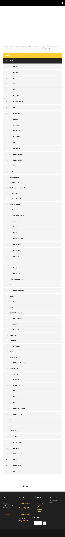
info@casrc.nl (8, 514)
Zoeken (44, 523)
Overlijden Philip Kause (24, 503)
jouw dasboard (48, 46)
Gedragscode (40, 502)
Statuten (39, 511)
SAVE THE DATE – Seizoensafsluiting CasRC (23, 520)
